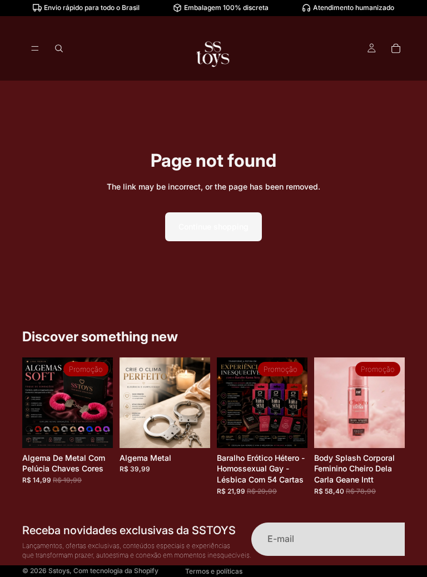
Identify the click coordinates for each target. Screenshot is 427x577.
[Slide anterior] (34, 402)
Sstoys (58, 570)
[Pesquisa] (59, 48)
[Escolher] (96, 431)
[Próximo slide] (100, 402)
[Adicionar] (193, 431)
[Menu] (35, 48)
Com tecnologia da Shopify (115, 570)
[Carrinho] (396, 48)
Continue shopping (213, 226)
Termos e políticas (213, 571)
